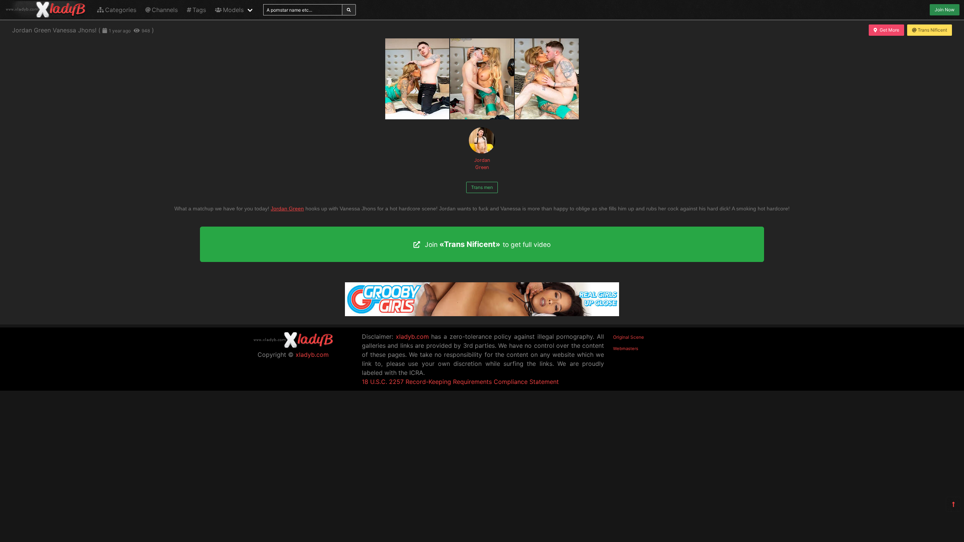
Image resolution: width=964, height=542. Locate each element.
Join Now (945, 9)
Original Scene (628, 337)
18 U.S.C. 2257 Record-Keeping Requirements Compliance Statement (460, 381)
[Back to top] (953, 504)
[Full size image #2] (547, 78)
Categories (120, 10)
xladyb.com (312, 354)
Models (233, 10)
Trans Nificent (932, 30)
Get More (889, 30)
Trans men (482, 187)
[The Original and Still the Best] (482, 314)
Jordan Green (482, 163)
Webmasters (625, 348)
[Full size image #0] (417, 78)
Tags (199, 10)
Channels (165, 10)
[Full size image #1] (482, 78)
